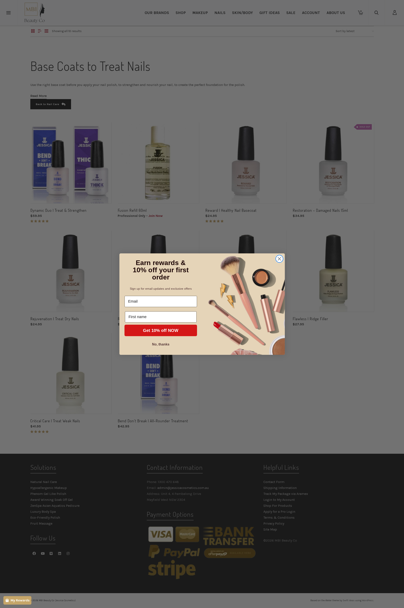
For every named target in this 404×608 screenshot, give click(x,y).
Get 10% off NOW (160, 330)
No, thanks (160, 344)
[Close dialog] (279, 259)
